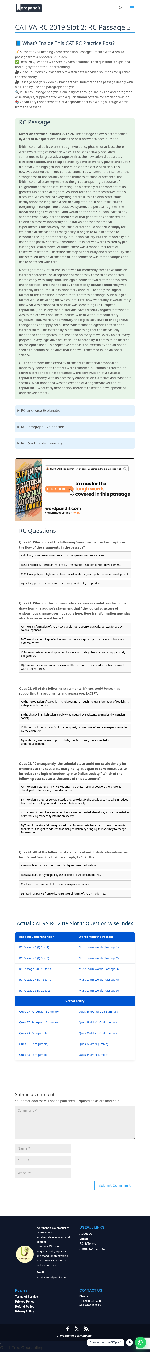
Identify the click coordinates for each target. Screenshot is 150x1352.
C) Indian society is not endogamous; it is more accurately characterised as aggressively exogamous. (73, 654)
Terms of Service (26, 1296)
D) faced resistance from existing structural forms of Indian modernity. (63, 893)
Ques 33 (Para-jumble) (33, 1055)
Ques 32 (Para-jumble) (93, 1044)
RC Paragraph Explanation (42, 427)
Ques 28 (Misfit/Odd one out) (98, 1022)
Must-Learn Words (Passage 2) (99, 958)
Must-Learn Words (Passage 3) (99, 969)
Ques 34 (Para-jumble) (93, 1055)
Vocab (83, 1238)
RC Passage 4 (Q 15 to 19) (35, 979)
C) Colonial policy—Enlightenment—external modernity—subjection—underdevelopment (74, 574)
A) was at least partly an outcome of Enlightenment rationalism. (58, 865)
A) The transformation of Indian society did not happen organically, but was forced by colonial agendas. (72, 628)
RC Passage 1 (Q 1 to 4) (34, 947)
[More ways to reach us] (129, 1342)
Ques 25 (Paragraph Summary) (39, 1011)
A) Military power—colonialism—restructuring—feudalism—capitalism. (63, 555)
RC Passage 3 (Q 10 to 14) (35, 969)
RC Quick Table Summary (41, 443)
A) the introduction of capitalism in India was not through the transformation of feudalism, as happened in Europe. (75, 703)
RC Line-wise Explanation (41, 410)
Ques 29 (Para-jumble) (33, 1033)
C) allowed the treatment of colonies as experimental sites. (56, 884)
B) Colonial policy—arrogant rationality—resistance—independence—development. (71, 564)
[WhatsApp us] (140, 1342)
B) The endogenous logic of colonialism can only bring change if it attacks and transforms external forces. (74, 641)
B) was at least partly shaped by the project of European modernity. (61, 875)
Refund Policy (24, 1306)
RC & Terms (87, 1243)
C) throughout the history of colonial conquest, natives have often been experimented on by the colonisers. (74, 729)
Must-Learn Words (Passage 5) (99, 990)
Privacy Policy (24, 1301)
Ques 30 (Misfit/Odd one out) (98, 1033)
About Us (85, 1233)
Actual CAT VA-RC (92, 1248)
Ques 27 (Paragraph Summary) (39, 1022)
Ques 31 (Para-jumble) (33, 1044)
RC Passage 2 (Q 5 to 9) (34, 958)
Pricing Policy (24, 1311)
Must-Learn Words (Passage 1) (99, 947)
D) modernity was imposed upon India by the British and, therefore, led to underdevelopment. (65, 742)
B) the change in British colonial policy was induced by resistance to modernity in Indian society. (73, 716)
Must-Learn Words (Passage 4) (99, 979)
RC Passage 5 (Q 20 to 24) (35, 990)
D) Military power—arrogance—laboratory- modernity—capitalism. (61, 583)
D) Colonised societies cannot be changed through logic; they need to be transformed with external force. (72, 667)
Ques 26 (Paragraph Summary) (99, 1011)
